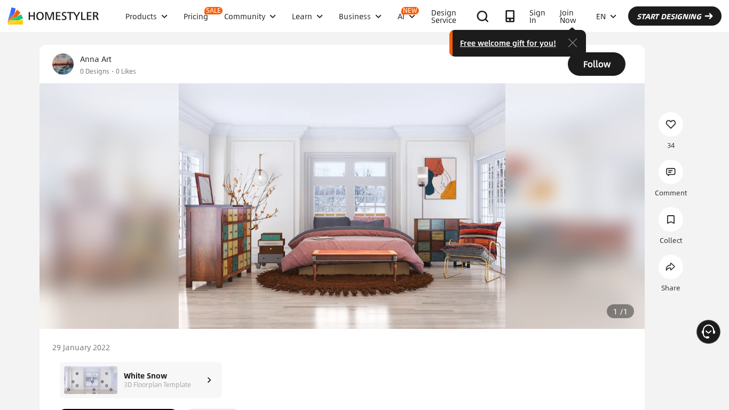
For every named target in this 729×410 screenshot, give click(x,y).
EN (601, 16)
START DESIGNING (669, 16)
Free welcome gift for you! (508, 42)
